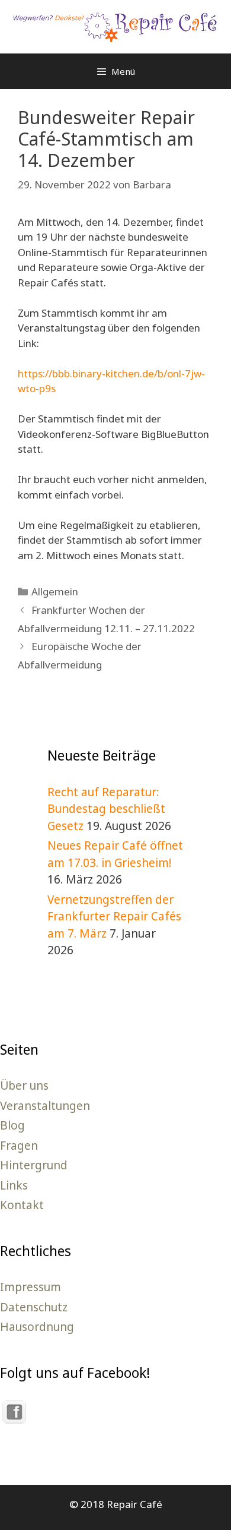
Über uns (24, 1085)
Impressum (30, 1287)
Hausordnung (37, 1327)
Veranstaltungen (45, 1105)
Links (14, 1185)
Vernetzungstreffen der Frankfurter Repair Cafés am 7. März (114, 916)
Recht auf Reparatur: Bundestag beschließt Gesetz (106, 809)
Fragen (19, 1145)
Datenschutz (34, 1307)
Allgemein (54, 591)
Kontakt (22, 1205)
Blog (12, 1125)
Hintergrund (34, 1165)
